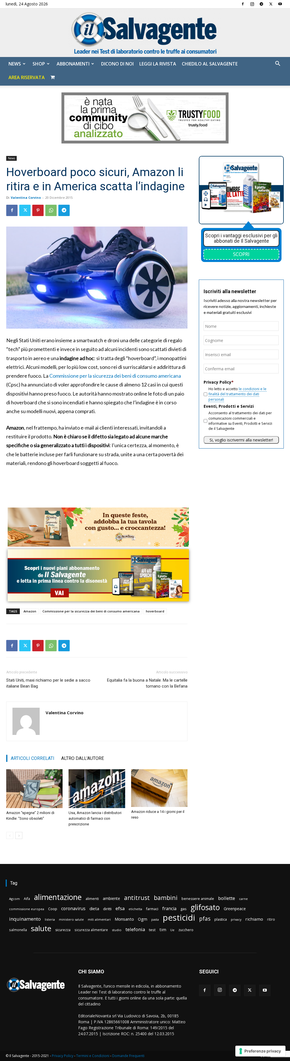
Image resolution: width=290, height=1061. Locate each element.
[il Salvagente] (145, 33)
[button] (277, 64)
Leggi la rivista (157, 64)
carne (243, 899)
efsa (120, 909)
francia (169, 909)
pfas (204, 919)
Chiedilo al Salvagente (210, 64)
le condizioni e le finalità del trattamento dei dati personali (237, 394)
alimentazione (58, 897)
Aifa (27, 898)
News (14, 64)
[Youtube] (280, 4)
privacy (236, 919)
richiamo (254, 919)
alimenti (92, 898)
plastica (220, 919)
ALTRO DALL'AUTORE (82, 758)
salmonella (18, 929)
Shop (39, 64)
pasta (155, 919)
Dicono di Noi (117, 64)
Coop (52, 908)
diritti (107, 908)
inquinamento (25, 919)
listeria (50, 919)
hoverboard (155, 611)
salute (41, 928)
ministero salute (71, 919)
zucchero (185, 929)
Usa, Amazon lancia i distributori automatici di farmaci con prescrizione (95, 818)
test (152, 929)
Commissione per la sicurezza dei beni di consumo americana (115, 376)
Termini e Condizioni (92, 1055)
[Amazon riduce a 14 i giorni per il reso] (159, 788)
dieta (94, 908)
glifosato (205, 907)
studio (116, 930)
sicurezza (63, 929)
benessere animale (198, 898)
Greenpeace (235, 908)
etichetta (135, 909)
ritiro (271, 919)
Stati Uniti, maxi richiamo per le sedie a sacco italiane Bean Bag (48, 683)
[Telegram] (261, 4)
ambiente (111, 898)
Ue (172, 930)
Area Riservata (26, 77)
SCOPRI (241, 254)
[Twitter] (270, 4)
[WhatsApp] (51, 210)
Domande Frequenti (128, 1055)
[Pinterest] (38, 210)
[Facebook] (242, 4)
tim (162, 929)
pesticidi (179, 918)
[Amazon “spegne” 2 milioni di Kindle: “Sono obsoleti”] (34, 788)
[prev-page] (9, 835)
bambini (166, 898)
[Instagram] (252, 4)
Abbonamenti (73, 64)
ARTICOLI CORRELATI (32, 758)
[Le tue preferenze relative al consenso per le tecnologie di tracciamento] (260, 1051)
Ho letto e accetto (237, 394)
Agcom (14, 899)
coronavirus (73, 909)
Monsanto (124, 919)
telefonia (135, 929)
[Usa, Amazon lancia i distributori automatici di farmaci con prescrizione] (97, 788)
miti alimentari (99, 919)
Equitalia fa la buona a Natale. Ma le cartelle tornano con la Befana (147, 683)
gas (183, 908)
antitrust (137, 898)
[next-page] (18, 835)
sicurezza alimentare (91, 929)
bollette (226, 898)
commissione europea (26, 909)
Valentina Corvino (26, 197)
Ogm (142, 919)
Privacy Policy (62, 1055)
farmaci (152, 908)
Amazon (30, 611)
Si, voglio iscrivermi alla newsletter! (241, 440)
